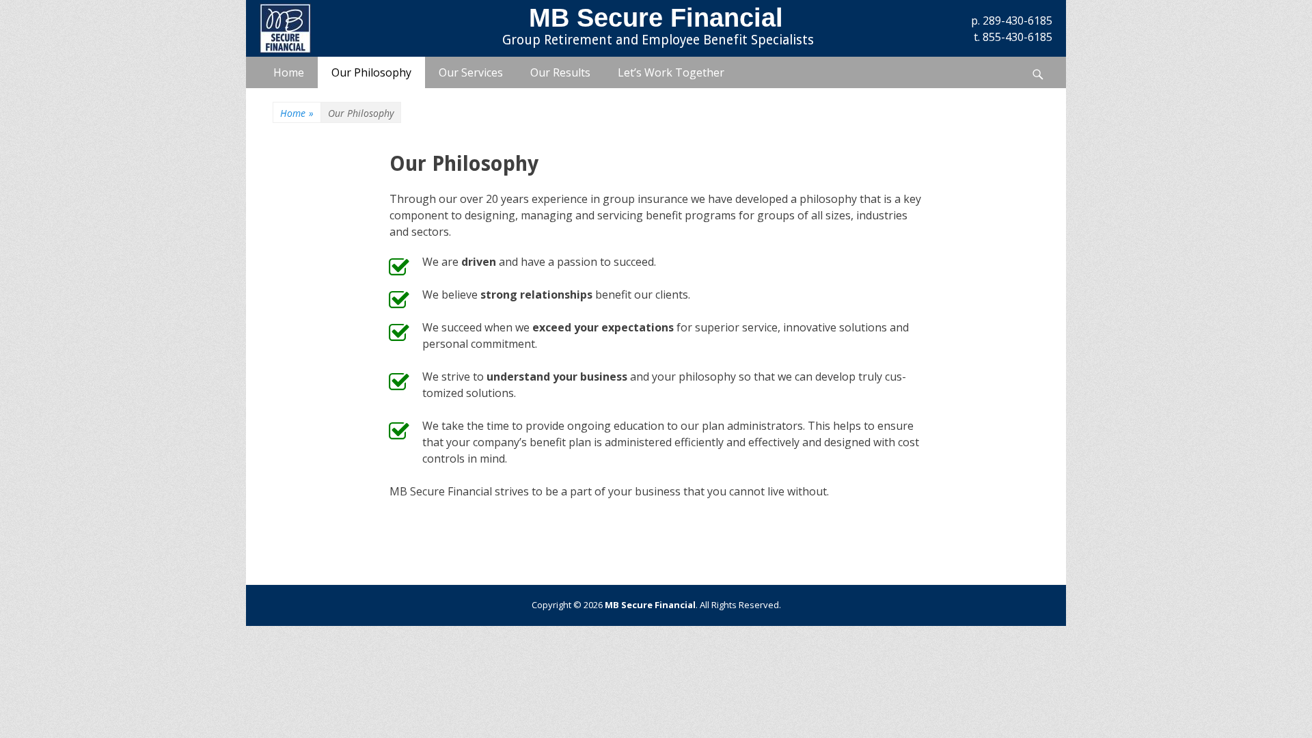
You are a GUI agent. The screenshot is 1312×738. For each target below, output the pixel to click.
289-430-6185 (1017, 20)
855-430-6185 (1017, 36)
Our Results (560, 72)
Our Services (471, 72)
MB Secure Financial (656, 17)
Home (288, 72)
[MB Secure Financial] (339, 28)
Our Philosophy (371, 72)
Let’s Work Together (671, 72)
